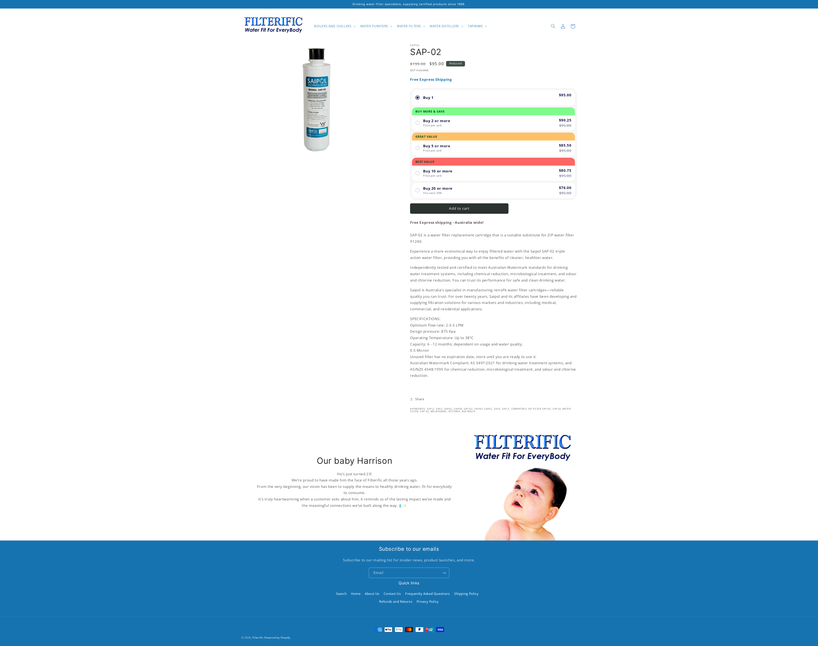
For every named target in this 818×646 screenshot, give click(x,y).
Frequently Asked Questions (427, 594)
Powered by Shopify (277, 637)
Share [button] (419, 399)
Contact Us (392, 594)
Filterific (257, 637)
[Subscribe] (444, 573)
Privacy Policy (428, 601)
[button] (334, 26)
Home (356, 594)
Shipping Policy (466, 594)
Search (341, 594)
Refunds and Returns (395, 601)
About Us (372, 594)
